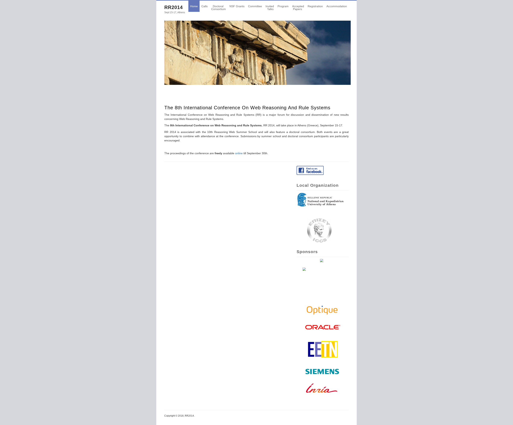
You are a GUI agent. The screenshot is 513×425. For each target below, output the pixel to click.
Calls (204, 6)
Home (194, 6)
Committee (255, 6)
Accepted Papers (298, 8)
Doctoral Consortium (218, 8)
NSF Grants (236, 6)
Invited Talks (270, 8)
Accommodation (336, 6)
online (239, 153)
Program (283, 6)
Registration (315, 6)
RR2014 (173, 7)
